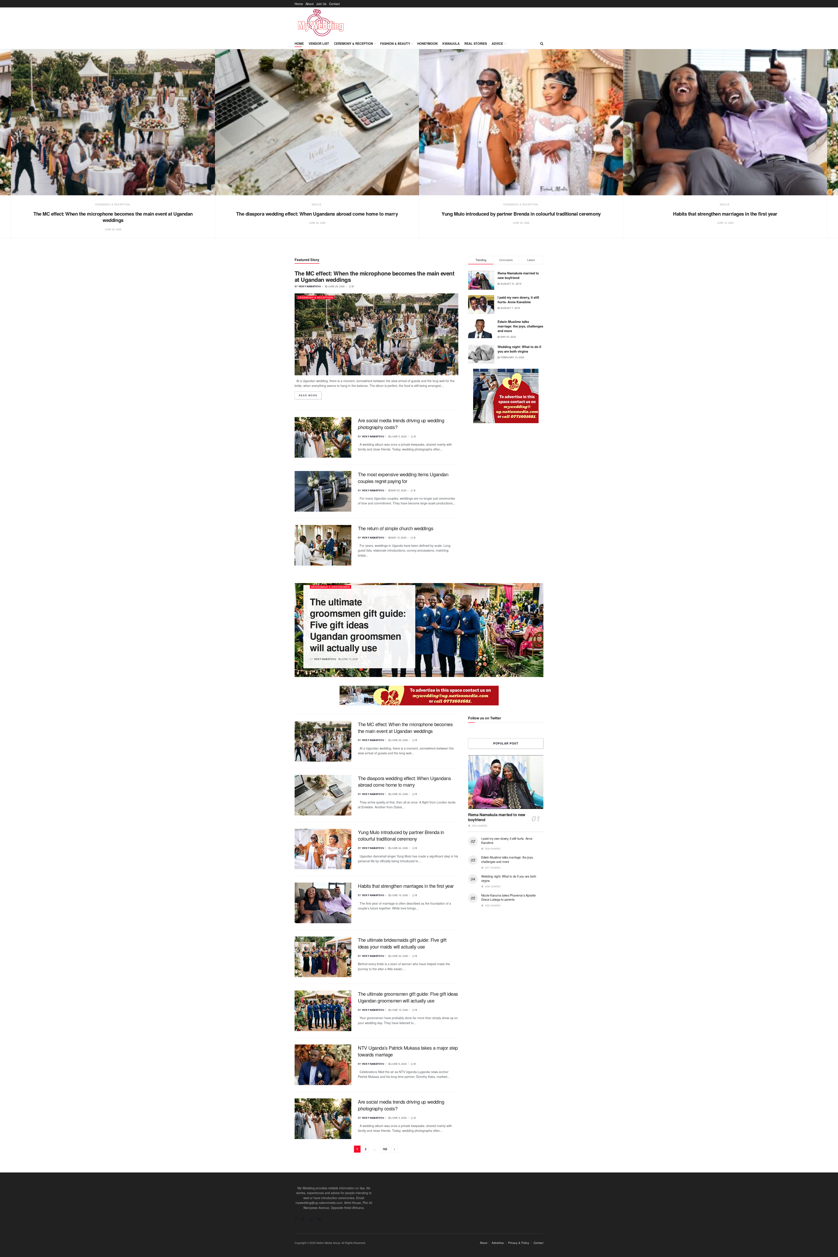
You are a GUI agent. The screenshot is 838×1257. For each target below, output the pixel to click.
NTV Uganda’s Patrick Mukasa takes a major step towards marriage (408, 1051)
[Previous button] (10, 148)
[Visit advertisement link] (505, 396)
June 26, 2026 (399, 794)
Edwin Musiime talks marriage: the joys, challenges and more (520, 326)
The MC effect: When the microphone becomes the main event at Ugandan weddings (113, 217)
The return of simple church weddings (395, 528)
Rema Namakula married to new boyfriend (518, 275)
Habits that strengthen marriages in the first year (725, 213)
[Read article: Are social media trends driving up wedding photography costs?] (323, 437)
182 (385, 1149)
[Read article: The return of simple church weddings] (323, 545)
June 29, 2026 (336, 286)
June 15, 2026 (349, 659)
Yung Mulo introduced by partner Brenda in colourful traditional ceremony (521, 213)
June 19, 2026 (399, 895)
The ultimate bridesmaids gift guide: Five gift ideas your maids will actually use (402, 943)
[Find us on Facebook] (296, 1219)
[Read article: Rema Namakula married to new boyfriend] (505, 782)
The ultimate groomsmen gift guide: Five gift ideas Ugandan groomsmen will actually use (358, 624)
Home (299, 4)
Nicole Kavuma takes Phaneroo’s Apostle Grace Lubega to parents (508, 897)
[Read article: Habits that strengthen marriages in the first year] (725, 122)
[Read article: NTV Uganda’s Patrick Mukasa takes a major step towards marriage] (323, 1064)
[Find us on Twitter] (303, 1219)
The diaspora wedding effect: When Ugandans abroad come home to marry (317, 213)
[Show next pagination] (395, 1149)
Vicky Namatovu (310, 286)
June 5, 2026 (398, 436)
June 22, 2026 (399, 848)
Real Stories (475, 43)
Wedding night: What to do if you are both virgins (519, 349)
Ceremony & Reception (353, 43)
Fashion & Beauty (395, 43)
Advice (497, 43)
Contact (334, 4)
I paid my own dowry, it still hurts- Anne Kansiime (518, 299)
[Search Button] (541, 43)
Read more (310, 395)
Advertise (498, 1243)
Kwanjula (451, 43)
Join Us (321, 4)
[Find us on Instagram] (311, 1219)
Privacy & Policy (518, 1243)
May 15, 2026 (398, 537)
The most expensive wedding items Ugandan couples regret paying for (403, 477)
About (310, 4)
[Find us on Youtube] (319, 1219)
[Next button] (827, 148)
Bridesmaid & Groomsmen (330, 587)
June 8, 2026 (398, 1063)
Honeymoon (427, 43)
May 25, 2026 (398, 490)
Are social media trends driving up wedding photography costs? (401, 423)
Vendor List (319, 43)
